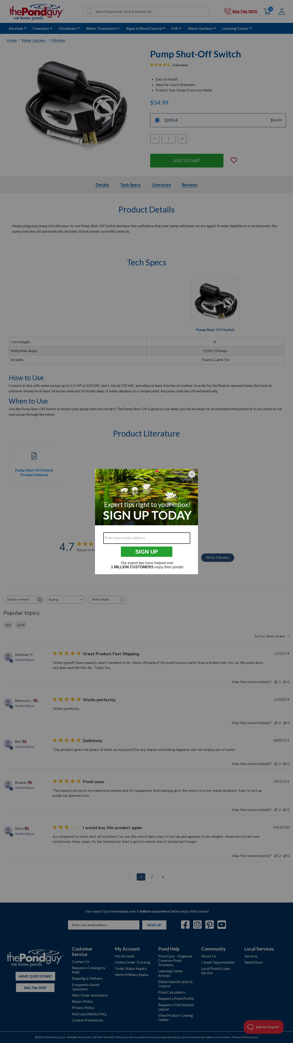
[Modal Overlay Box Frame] (146, 521)
